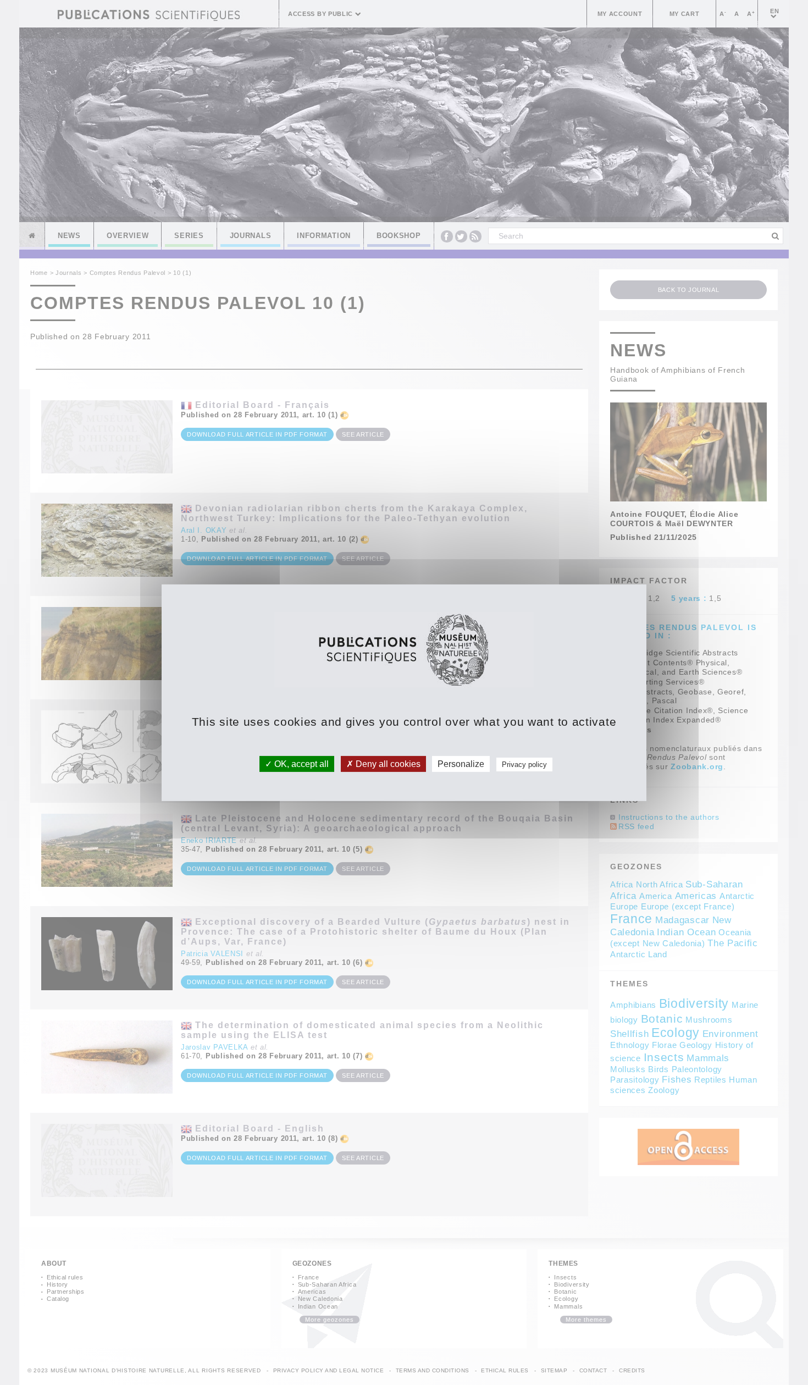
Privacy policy (524, 764)
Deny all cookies (386, 763)
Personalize (461, 763)
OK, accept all (300, 763)
